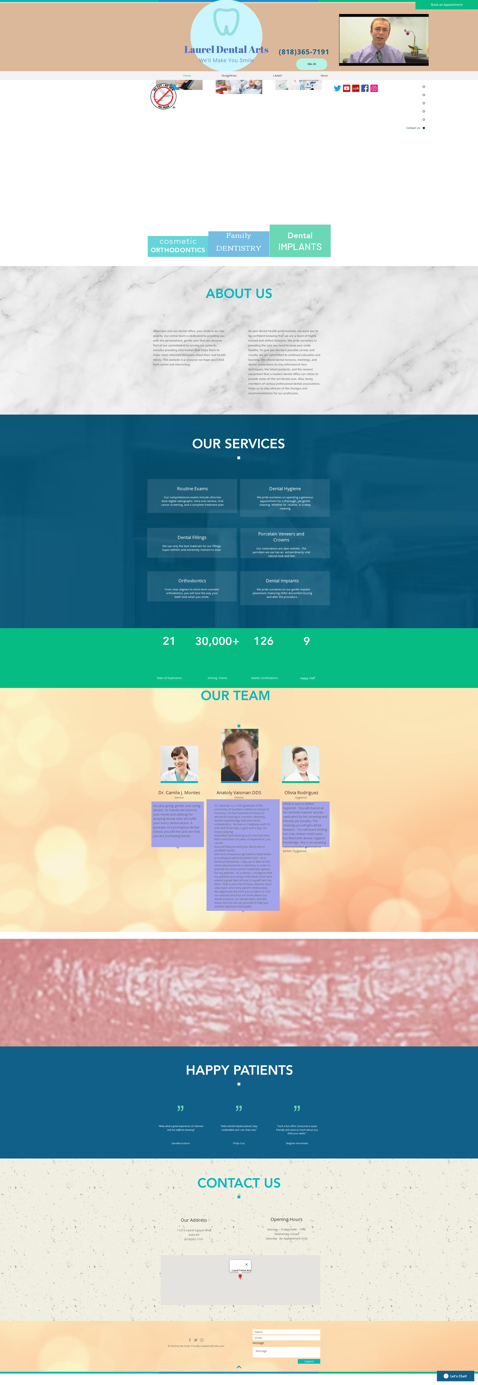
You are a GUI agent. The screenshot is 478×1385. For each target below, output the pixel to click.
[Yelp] (355, 88)
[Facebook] (365, 88)
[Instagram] (374, 88)
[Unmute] (350, 60)
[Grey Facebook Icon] (189, 1340)
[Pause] (344, 60)
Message (258, 1342)
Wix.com (219, 1346)
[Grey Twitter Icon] (195, 1340)
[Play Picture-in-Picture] (417, 60)
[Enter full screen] (423, 60)
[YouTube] (346, 88)
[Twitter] (337, 88)
